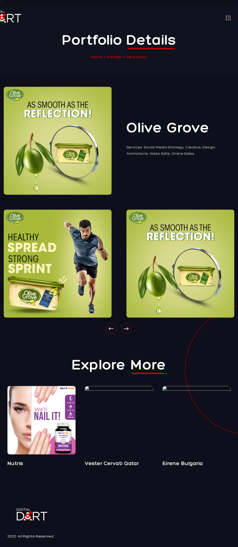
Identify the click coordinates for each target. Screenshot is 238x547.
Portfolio (114, 57)
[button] (111, 328)
